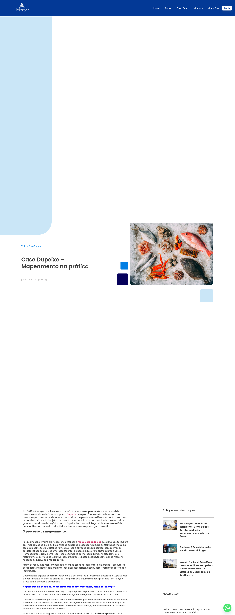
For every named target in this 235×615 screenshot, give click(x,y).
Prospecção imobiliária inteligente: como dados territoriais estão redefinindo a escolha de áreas (194, 530)
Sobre (168, 8)
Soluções (182, 8)
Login (227, 8)
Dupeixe (71, 514)
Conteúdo (213, 8)
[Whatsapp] (227, 608)
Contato (198, 8)
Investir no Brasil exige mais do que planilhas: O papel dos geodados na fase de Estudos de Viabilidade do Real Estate (197, 569)
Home (156, 8)
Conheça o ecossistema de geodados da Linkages (195, 549)
